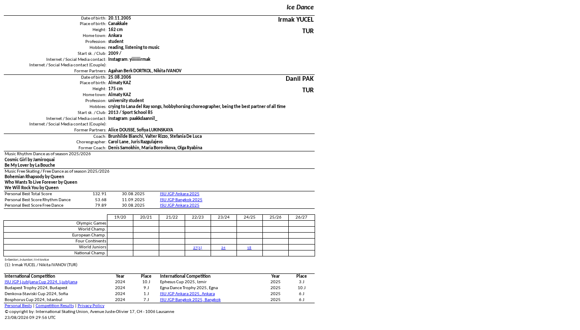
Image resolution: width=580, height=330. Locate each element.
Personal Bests (18, 306)
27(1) (197, 248)
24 (223, 248)
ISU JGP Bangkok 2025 (181, 200)
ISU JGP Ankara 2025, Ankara (187, 294)
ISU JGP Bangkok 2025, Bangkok (190, 300)
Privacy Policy (91, 306)
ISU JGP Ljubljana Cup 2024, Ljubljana (41, 282)
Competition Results (55, 306)
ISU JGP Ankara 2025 (180, 194)
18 (249, 248)
